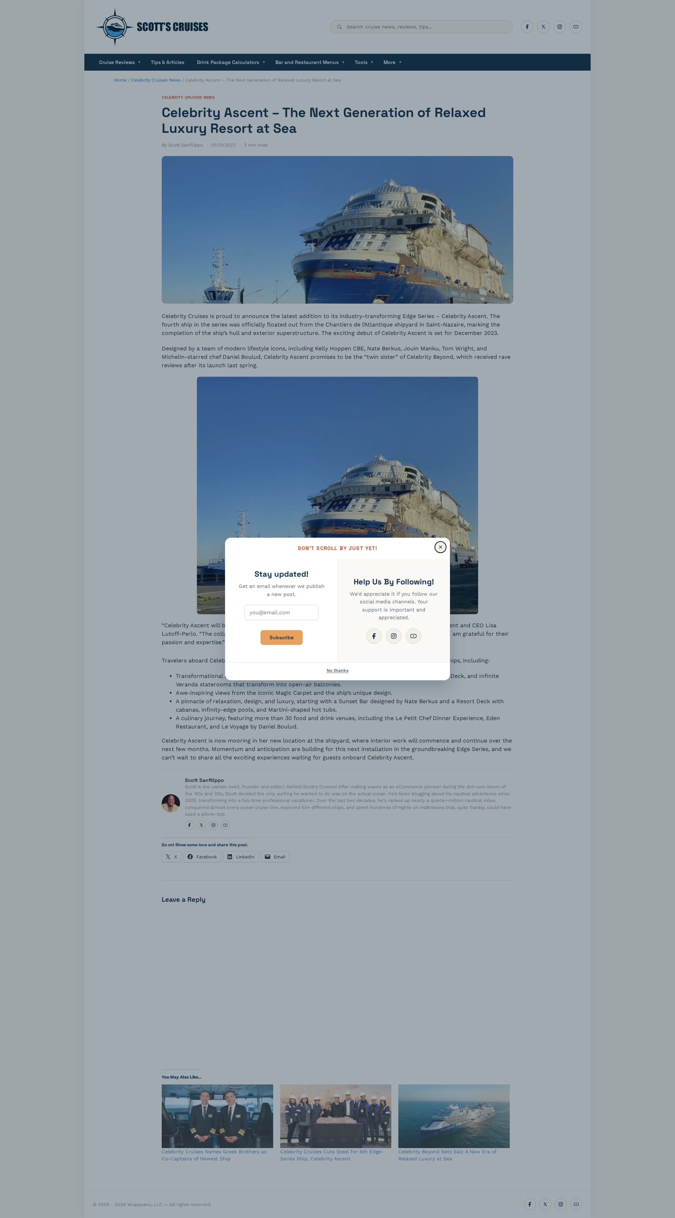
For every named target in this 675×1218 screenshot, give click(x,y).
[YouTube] (413, 636)
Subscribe (282, 637)
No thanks (338, 670)
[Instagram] (393, 636)
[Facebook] (374, 636)
